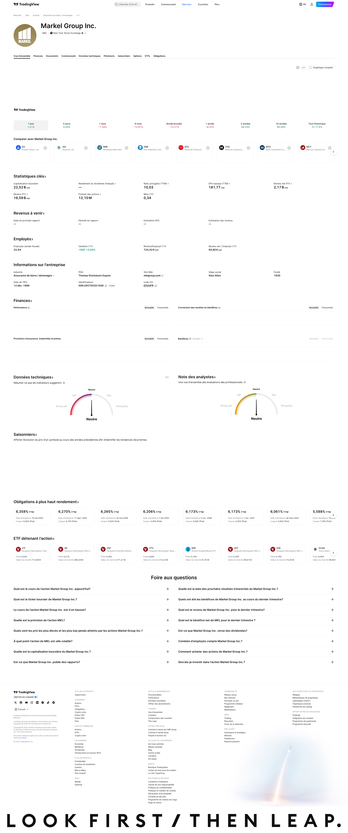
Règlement (229, 707)
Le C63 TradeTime (156, 773)
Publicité (296, 715)
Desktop (78, 784)
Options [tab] (137, 56)
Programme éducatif (302, 724)
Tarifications (153, 698)
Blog (150, 750)
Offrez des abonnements (159, 704)
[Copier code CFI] (156, 286)
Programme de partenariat (304, 721)
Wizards (228, 735)
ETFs (77, 706)
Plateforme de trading (302, 707)
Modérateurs (230, 710)
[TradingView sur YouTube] (26, 702)
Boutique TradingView (158, 767)
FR (304, 4)
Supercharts (80, 695)
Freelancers (229, 738)
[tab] (149, 308)
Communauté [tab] (68, 56)
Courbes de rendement (85, 764)
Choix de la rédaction (233, 724)
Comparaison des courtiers (160, 718)
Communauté (168, 4)
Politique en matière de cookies (162, 790)
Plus (217, 4)
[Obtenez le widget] (303, 67)
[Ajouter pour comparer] (45, 148)
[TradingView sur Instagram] (32, 702)
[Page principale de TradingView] (26, 4)
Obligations (80, 709)
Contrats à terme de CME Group (162, 729)
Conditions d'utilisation (158, 781)
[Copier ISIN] (106, 286)
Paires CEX (79, 715)
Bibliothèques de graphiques (305, 698)
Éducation (228, 721)
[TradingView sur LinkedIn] (37, 702)
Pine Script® (80, 773)
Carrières (152, 756)
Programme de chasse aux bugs (162, 799)
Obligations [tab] (159, 56)
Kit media (152, 759)
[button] (156, 4)
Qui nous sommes (156, 744)
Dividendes (80, 750)
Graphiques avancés (302, 704)
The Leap (152, 721)
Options (78, 767)
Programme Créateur (233, 704)
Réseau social (230, 695)
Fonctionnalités (154, 695)
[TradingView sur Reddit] (53, 702)
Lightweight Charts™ (302, 701)
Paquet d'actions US (157, 735)
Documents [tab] (52, 56)
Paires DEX (79, 718)
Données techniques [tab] (89, 56)
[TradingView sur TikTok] (48, 702)
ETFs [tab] (147, 56)
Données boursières (157, 701)
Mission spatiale (155, 747)
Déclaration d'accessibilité (159, 793)
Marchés (186, 4)
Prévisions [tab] (109, 56)
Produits (149, 4)
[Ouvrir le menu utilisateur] (311, 4)
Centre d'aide (154, 753)
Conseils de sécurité (157, 796)
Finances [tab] (38, 56)
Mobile (78, 781)
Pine (77, 721)
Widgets (296, 695)
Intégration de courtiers (303, 718)
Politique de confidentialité (160, 787)
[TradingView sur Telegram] (43, 702)
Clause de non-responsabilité (161, 784)
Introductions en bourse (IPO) (88, 753)
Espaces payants (232, 741)
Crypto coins (80, 712)
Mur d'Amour (229, 698)
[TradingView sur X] (15, 702)
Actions (78, 703)
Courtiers (203, 4)
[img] (82, 33)
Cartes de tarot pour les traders (162, 770)
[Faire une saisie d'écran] (298, 67)
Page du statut (154, 802)
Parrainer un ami (231, 701)
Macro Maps (80, 770)
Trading (227, 718)
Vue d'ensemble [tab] (22, 56)
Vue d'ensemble (155, 712)
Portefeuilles (80, 761)
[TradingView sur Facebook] (21, 702)
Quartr (24, 738)
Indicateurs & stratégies (234, 732)
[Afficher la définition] (40, 183)
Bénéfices (79, 747)
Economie (79, 744)
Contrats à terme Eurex (158, 732)
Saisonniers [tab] (124, 56)
